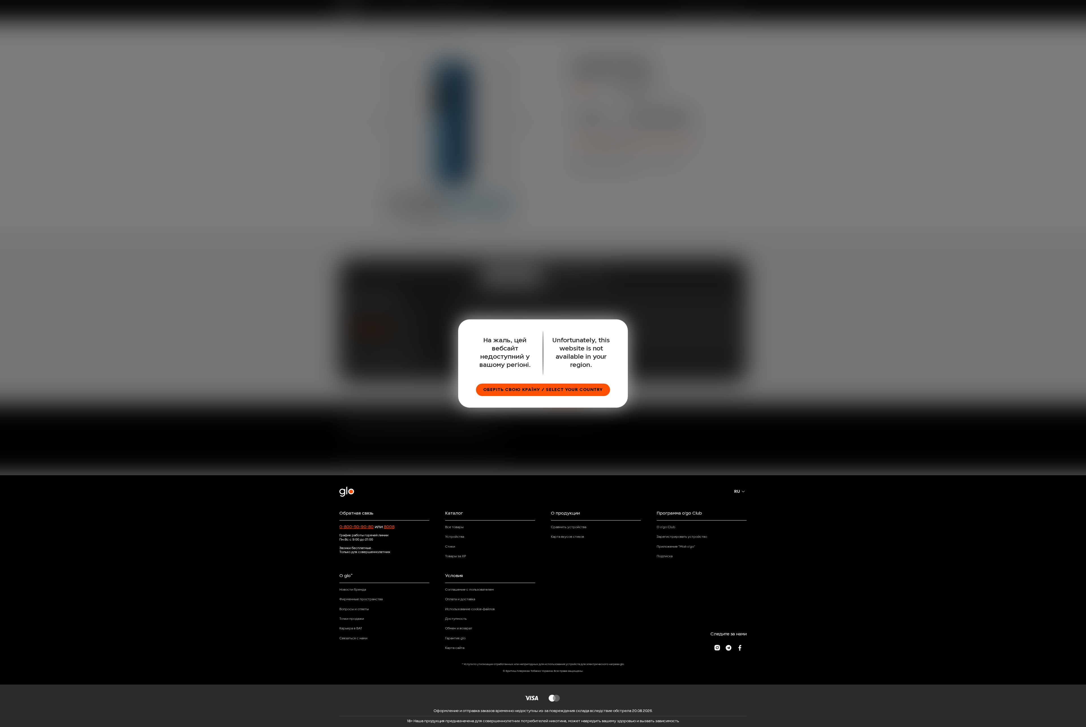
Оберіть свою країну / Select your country (543, 390)
